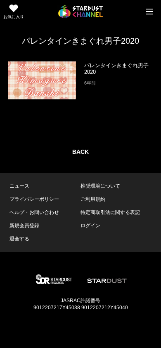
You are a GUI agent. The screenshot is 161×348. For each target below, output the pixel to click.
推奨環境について (100, 186)
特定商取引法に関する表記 (110, 212)
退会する (19, 239)
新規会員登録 (24, 225)
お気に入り (13, 16)
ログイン (90, 225)
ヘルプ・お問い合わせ (34, 212)
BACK (80, 151)
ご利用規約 (92, 199)
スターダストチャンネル (80, 11)
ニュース (19, 186)
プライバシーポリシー (34, 199)
